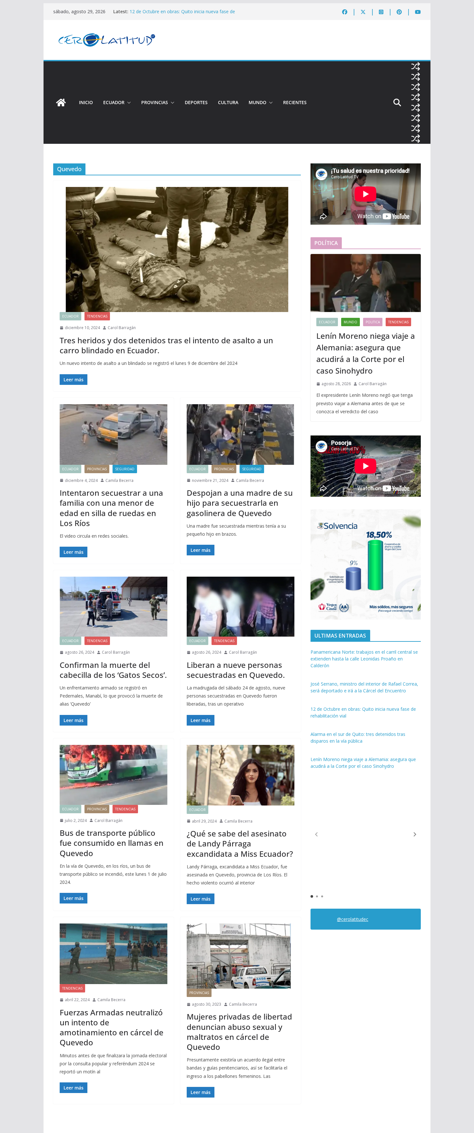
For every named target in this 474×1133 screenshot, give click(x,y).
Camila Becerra (119, 480)
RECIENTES (295, 102)
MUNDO (257, 102)
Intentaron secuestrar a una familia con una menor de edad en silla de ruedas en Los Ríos (111, 507)
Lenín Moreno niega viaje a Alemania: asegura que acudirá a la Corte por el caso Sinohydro (365, 353)
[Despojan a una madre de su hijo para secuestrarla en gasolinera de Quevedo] (240, 434)
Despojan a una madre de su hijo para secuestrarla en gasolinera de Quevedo (240, 502)
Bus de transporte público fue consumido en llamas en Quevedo (111, 842)
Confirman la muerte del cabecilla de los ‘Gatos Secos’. (113, 669)
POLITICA (373, 322)
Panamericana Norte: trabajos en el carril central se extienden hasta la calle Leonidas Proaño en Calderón (364, 659)
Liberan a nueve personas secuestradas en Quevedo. (236, 669)
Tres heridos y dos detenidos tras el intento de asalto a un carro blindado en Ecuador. (166, 345)
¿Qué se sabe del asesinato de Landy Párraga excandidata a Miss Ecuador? (240, 843)
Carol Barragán (122, 327)
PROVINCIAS (154, 102)
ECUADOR (113, 102)
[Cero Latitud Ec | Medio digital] (61, 102)
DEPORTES (196, 102)
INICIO (86, 102)
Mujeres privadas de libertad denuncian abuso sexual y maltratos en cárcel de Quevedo (239, 1031)
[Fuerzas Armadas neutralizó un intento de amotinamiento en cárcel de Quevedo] (113, 953)
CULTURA (228, 102)
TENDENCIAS (97, 316)
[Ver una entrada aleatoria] (415, 66)
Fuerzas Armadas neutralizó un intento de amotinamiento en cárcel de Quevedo (111, 1027)
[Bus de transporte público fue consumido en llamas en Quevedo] (113, 775)
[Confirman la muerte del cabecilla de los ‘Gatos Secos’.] (113, 607)
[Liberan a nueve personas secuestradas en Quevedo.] (240, 607)
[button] (127, 102)
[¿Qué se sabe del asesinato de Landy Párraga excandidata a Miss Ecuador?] (240, 775)
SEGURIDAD (124, 469)
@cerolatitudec (352, 919)
